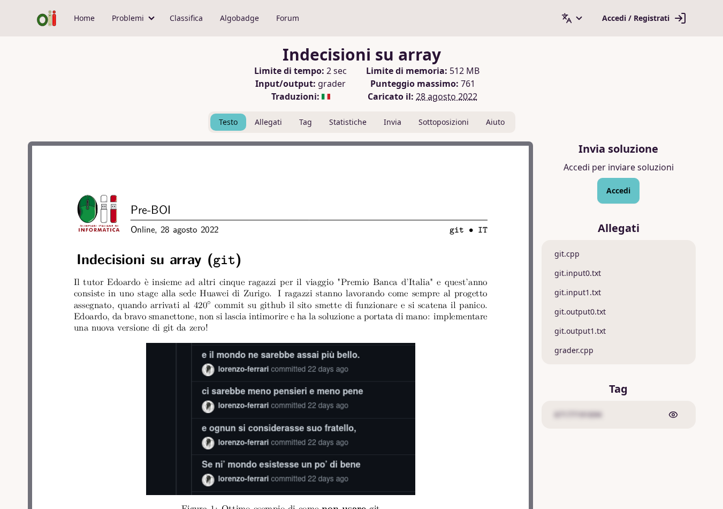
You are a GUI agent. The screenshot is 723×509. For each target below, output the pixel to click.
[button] (132, 18)
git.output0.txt (580, 311)
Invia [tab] (392, 122)
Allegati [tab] (268, 122)
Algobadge (239, 18)
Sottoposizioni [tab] (443, 122)
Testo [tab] (228, 122)
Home (84, 18)
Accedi (618, 190)
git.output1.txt (580, 331)
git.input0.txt (577, 273)
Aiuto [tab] (495, 122)
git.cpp (567, 254)
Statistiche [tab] (348, 122)
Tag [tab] (305, 122)
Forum (287, 18)
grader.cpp (573, 350)
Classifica (186, 18)
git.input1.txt (577, 292)
